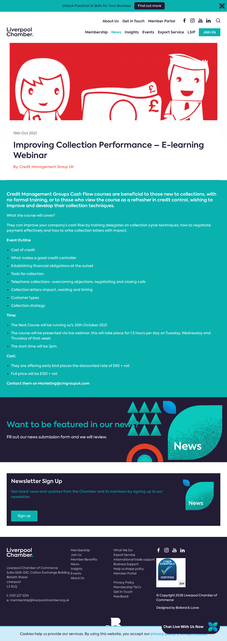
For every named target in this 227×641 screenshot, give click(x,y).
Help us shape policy (129, 569)
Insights (132, 32)
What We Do (123, 550)
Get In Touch (133, 21)
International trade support (134, 559)
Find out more (149, 6)
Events (148, 32)
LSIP (191, 32)
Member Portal (161, 21)
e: (38, 600)
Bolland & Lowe (187, 608)
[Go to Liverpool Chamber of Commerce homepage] (20, 31)
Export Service (171, 32)
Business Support (126, 564)
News (116, 32)
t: (18, 595)
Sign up (24, 515)
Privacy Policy (124, 582)
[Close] (222, 6)
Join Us (209, 32)
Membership (96, 32)
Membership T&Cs (127, 587)
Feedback (121, 596)
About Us (111, 21)
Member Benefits (84, 559)
